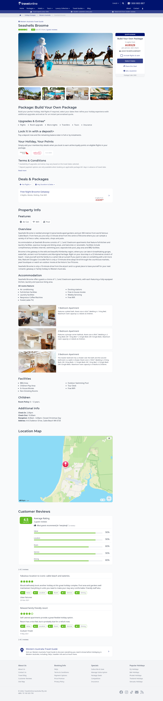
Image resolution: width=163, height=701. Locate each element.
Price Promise (59, 678)
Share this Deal (131, 66)
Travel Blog (22, 675)
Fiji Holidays (134, 669)
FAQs (56, 669)
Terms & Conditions (61, 672)
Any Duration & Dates (45, 184)
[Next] (52, 316)
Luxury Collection (62, 8)
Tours (49, 8)
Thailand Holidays (136, 678)
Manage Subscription (99, 672)
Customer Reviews (25, 678)
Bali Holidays (134, 672)
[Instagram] (126, 692)
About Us (21, 669)
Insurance (95, 682)
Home (22, 8)
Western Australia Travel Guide (31, 21)
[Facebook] (121, 692)
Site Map (21, 682)
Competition (95, 678)
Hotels (40, 8)
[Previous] (23, 316)
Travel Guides (78, 8)
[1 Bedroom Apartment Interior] (77, 93)
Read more (22, 170)
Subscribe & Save (97, 669)
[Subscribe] (136, 692)
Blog (89, 8)
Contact (136, 8)
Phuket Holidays (135, 675)
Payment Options (60, 675)
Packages (30, 8)
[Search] (123, 3)
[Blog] (142, 692)
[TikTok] (131, 692)
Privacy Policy (59, 682)
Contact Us (22, 672)
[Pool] (53, 93)
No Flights (26, 184)
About (128, 8)
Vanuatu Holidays (136, 682)
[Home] (27, 3)
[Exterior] (29, 93)
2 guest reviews (51, 30)
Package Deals (96, 675)
